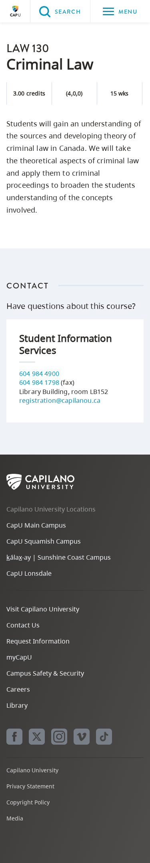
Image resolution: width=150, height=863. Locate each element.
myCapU (19, 657)
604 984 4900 (39, 373)
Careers (18, 689)
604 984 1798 (39, 382)
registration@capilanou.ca (59, 400)
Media (14, 818)
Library (17, 705)
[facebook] (14, 737)
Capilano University (15, 11)
